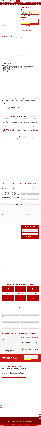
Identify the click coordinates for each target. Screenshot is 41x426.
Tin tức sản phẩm (27, 424)
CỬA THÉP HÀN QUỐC (17, 4)
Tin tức (25, 2)
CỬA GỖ (6, 2)
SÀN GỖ (19, 2)
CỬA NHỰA (9, 2)
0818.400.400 (2, 425)
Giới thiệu (15, 424)
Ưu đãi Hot (22, 2)
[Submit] (38, 2)
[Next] (18, 15)
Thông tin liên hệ (23, 424)
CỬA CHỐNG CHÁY (12, 2)
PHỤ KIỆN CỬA (16, 2)
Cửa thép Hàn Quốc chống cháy (26, 30)
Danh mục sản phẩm (19, 424)
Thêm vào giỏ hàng (27, 15)
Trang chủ (3, 2)
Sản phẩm (7, 4)
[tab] (3, 34)
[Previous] (3, 15)
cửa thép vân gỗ (30, 30)
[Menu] (38, 1)
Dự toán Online (39, 425)
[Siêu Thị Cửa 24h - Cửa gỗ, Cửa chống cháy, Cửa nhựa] (8, 1)
